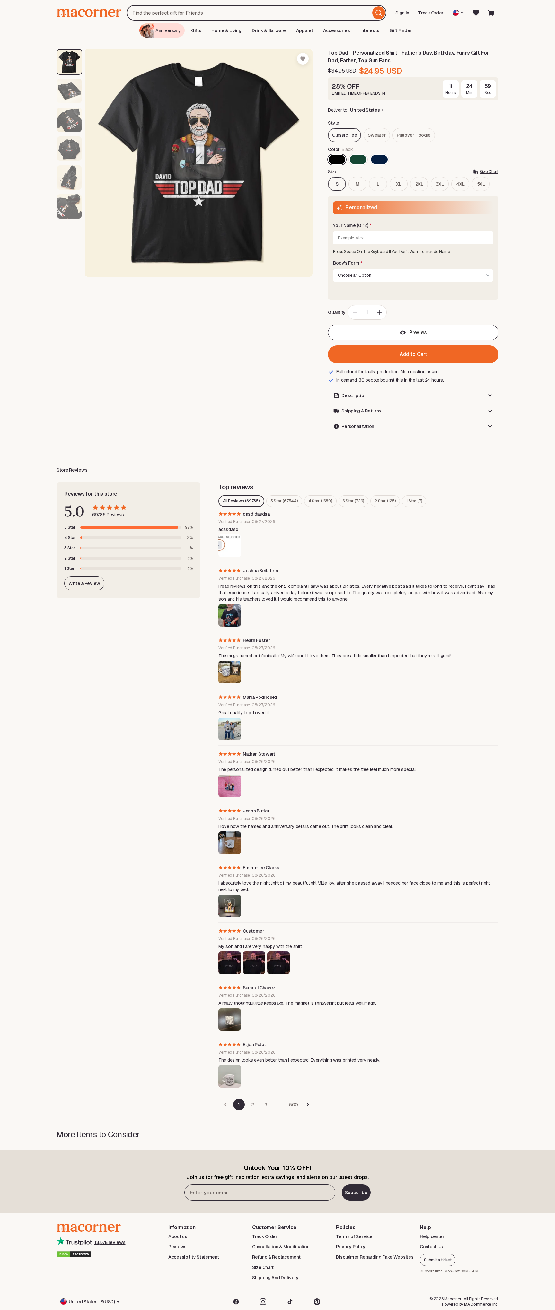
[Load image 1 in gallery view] (69, 62)
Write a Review (84, 583)
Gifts (196, 30)
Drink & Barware (269, 30)
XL (398, 184)
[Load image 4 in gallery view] (69, 148)
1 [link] (239, 1104)
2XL (419, 184)
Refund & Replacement (276, 1257)
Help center (432, 1236)
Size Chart (263, 1267)
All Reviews (241, 501)
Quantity (337, 312)
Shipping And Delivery (275, 1277)
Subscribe (356, 1192)
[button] (413, 226)
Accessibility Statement (193, 1257)
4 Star (320, 501)
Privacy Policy (351, 1247)
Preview (418, 332)
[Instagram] (263, 1302)
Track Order (431, 13)
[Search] (378, 12)
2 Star (385, 501)
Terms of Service (354, 1236)
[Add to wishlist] (303, 59)
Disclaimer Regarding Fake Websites (374, 1257)
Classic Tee (344, 135)
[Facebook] (236, 1302)
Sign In (402, 15)
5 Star (284, 501)
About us (177, 1236)
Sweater (377, 135)
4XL (460, 184)
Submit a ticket (437, 1259)
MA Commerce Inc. (481, 1304)
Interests (369, 30)
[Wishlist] (476, 13)
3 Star (353, 501)
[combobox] (256, 13)
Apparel (304, 30)
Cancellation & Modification (280, 1247)
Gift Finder (401, 30)
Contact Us (431, 1247)
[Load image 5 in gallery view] (69, 177)
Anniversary (168, 30)
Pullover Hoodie (414, 135)
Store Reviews (72, 470)
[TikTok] (290, 1302)
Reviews (177, 1247)
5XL (481, 184)
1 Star (414, 501)
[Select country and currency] (458, 13)
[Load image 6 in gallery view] (69, 206)
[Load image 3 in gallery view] (69, 120)
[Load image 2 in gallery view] (69, 91)
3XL (440, 184)
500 (293, 1104)
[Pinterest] (317, 1302)
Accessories (336, 30)
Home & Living (226, 30)
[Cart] (491, 13)
